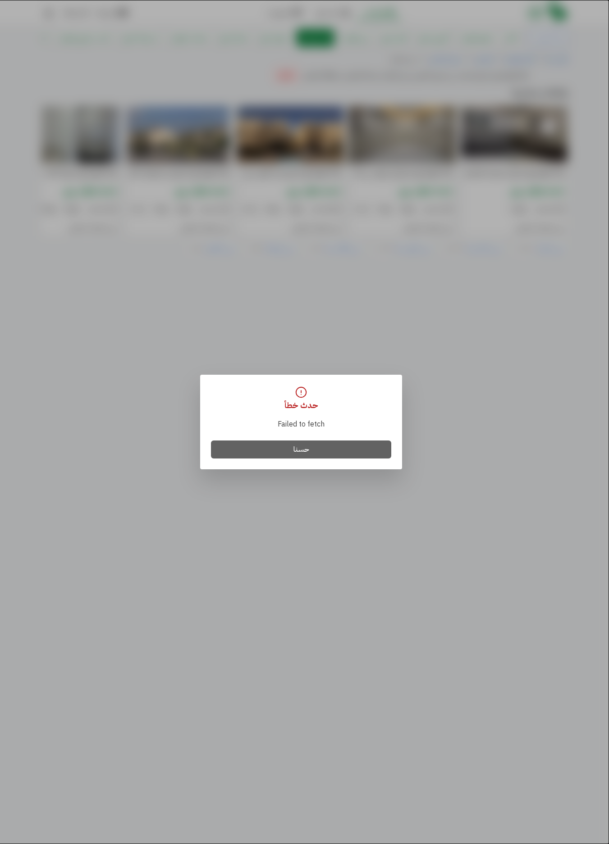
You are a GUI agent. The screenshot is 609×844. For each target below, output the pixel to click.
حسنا (301, 449)
